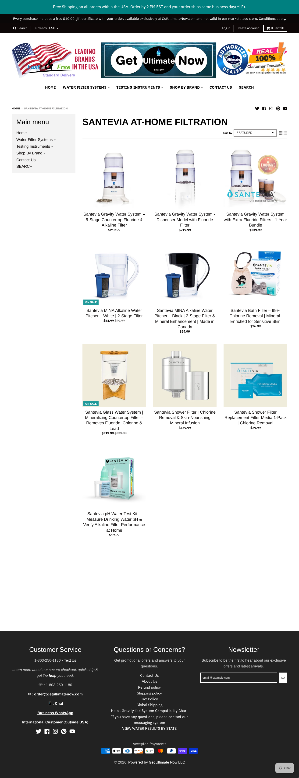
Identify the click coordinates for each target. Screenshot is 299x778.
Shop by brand (29, 153)
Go (283, 677)
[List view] (285, 132)
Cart (277, 28)
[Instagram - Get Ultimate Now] (271, 108)
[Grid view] (280, 132)
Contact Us (26, 160)
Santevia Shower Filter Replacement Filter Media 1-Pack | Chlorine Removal (255, 418)
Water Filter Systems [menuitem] (85, 87)
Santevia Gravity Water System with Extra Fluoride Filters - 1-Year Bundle (255, 219)
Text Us (70, 660)
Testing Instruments (33, 146)
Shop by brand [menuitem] (185, 87)
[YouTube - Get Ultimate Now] (285, 108)
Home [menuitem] (50, 87)
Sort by (227, 133)
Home (16, 108)
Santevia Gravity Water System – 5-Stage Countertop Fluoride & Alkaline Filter (114, 219)
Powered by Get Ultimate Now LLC (156, 762)
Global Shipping (149, 704)
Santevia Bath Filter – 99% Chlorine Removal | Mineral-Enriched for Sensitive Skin (255, 316)
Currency (40, 28)
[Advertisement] (140, 598)
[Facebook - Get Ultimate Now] (264, 108)
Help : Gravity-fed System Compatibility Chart (149, 710)
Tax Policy (149, 699)
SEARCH (24, 166)
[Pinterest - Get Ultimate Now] (278, 108)
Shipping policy (149, 693)
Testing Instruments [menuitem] (138, 87)
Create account (248, 28)
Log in (226, 28)
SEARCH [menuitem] (246, 87)
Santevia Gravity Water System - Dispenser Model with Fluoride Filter (184, 219)
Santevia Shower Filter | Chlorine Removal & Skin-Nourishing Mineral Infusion (185, 418)
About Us (149, 681)
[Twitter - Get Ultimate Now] (257, 108)
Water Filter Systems (34, 139)
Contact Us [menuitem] (221, 87)
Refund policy (149, 687)
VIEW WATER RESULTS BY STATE (149, 728)
